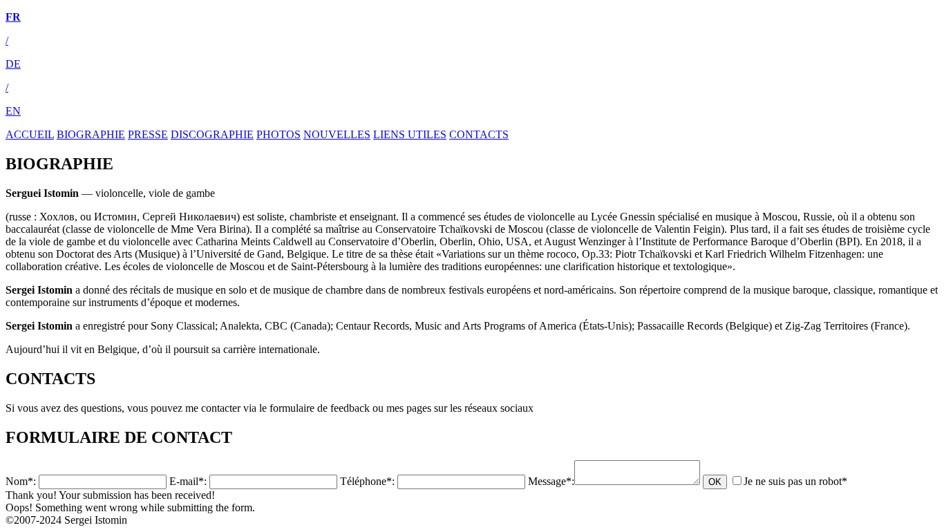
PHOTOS (278, 134)
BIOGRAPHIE (91, 134)
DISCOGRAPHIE (212, 134)
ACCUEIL (30, 134)
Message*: (551, 481)
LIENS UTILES (409, 134)
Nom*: (21, 481)
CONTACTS (479, 134)
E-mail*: (188, 481)
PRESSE (148, 134)
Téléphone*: (367, 481)
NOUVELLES (336, 134)
